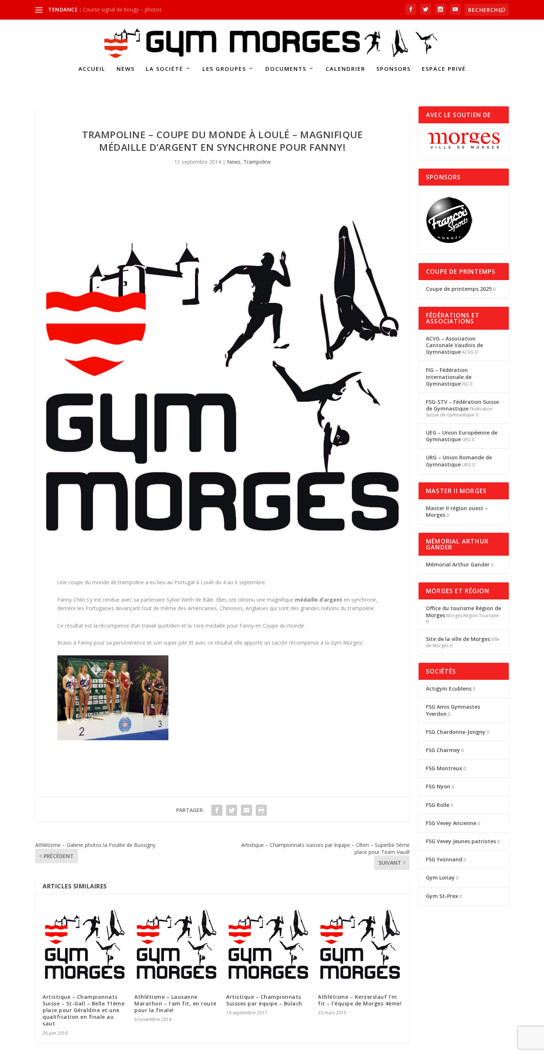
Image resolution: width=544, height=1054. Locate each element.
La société (164, 69)
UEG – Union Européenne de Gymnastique (461, 436)
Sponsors (393, 69)
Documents (285, 69)
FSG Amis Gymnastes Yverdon (453, 710)
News (126, 69)
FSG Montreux (444, 768)
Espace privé (444, 69)
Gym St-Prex (442, 896)
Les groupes (224, 69)
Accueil (91, 69)
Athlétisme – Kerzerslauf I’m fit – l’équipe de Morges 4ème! (360, 1000)
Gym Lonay (440, 877)
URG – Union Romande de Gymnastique (459, 461)
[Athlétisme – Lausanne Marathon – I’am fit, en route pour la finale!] (176, 944)
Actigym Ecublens (448, 688)
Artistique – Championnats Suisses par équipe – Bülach (264, 1000)
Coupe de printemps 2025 (459, 288)
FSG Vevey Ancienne (451, 823)
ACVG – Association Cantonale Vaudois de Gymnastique (454, 345)
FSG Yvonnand (444, 859)
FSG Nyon (438, 786)
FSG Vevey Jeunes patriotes (461, 841)
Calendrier (345, 69)
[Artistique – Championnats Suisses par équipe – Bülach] (268, 944)
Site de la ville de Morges (458, 638)
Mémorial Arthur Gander (458, 564)
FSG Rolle (437, 804)
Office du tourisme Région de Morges (463, 611)
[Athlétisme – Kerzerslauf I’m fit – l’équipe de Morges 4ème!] (360, 944)
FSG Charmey (443, 750)
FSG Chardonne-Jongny (456, 731)
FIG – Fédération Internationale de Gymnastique (448, 376)
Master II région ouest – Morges (457, 511)
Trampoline (257, 161)
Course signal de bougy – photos (122, 9)
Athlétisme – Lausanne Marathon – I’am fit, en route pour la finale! (175, 1003)
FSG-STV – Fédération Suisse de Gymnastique (462, 405)
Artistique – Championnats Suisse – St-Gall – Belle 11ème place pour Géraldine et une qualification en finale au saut (83, 1010)
